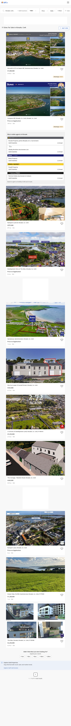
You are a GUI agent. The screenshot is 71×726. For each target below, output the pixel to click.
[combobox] (19, 11)
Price (43, 11)
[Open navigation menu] (68, 2)
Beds (51, 11)
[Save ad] (62, 69)
